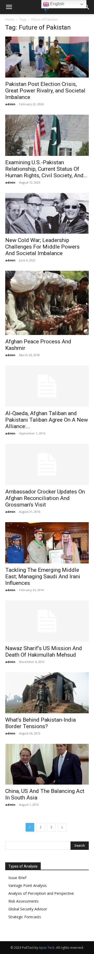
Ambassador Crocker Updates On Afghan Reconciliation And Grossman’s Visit (45, 498)
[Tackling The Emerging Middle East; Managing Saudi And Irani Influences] (47, 542)
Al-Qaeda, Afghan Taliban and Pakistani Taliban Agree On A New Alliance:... (46, 419)
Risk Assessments (23, 901)
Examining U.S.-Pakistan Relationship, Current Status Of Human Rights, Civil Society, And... (46, 169)
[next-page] (62, 827)
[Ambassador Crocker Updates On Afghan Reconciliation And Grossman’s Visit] (47, 464)
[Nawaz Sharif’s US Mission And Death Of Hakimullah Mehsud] (47, 621)
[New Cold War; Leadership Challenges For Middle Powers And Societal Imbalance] (47, 213)
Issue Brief (17, 877)
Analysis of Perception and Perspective (41, 893)
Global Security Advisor (27, 908)
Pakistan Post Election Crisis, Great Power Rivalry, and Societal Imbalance (45, 90)
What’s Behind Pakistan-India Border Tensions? (40, 723)
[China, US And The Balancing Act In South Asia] (47, 764)
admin (10, 104)
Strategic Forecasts (24, 916)
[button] (9, 7)
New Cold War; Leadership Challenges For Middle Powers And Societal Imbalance (42, 246)
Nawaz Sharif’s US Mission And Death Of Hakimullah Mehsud (43, 651)
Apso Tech (47, 947)
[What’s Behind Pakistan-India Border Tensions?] (47, 692)
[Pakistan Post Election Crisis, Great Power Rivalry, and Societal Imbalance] (47, 57)
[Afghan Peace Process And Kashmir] (47, 303)
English (56, 4)
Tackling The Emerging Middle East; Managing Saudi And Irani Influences (42, 576)
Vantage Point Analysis (27, 885)
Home (9, 19)
